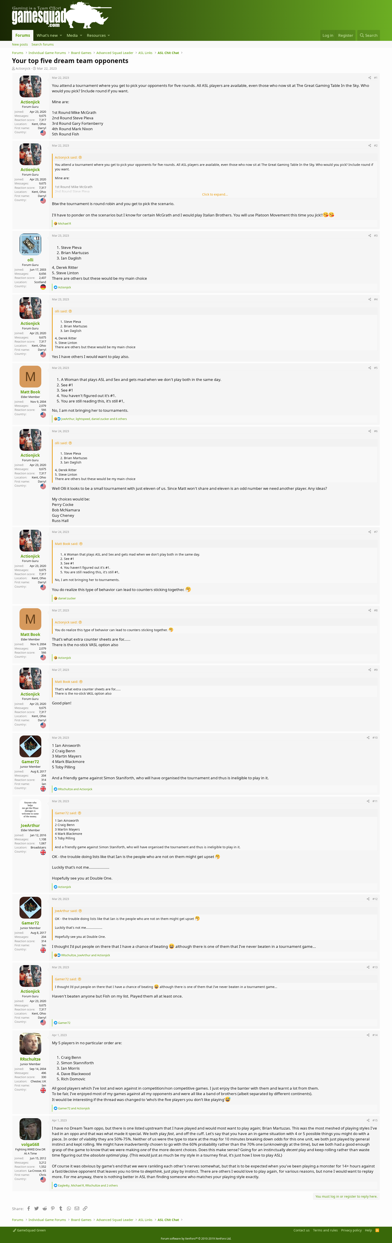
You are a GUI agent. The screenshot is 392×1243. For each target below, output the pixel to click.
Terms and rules (325, 1230)
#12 (374, 899)
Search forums (43, 44)
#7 (375, 532)
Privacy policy (351, 1230)
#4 (375, 299)
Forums (22, 35)
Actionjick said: (66, 157)
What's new (47, 35)
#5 (375, 368)
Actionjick (23, 68)
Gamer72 (30, 761)
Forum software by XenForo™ (196, 1239)
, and (85, 955)
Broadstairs (38, 847)
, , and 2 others (88, 1185)
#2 (375, 145)
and (75, 789)
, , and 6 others (94, 419)
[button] (61, 35)
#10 (374, 738)
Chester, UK (38, 1081)
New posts (20, 44)
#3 (375, 235)
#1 (375, 78)
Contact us (302, 1230)
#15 (374, 1120)
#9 (375, 670)
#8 (375, 610)
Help (368, 1230)
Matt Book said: (66, 544)
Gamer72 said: (66, 813)
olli (30, 259)
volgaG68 (30, 1144)
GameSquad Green (31, 1230)
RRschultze (30, 1059)
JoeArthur (30, 825)
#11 (374, 801)
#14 (374, 1035)
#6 (375, 431)
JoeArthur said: (66, 911)
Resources (96, 35)
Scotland (40, 282)
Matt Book (30, 392)
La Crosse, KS (37, 1171)
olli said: (61, 311)
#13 (374, 967)
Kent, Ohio (39, 124)
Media (72, 35)
